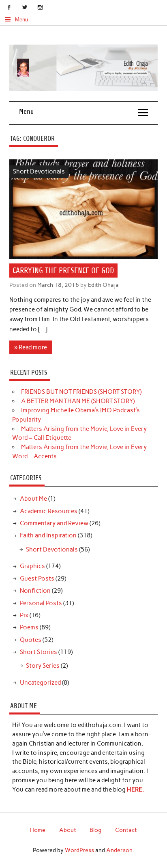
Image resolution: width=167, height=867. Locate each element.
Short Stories (38, 652)
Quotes (30, 639)
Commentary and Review (54, 523)
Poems (29, 627)
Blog (95, 830)
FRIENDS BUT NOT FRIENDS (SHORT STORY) (81, 391)
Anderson (119, 850)
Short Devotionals (39, 171)
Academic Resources (48, 511)
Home (37, 830)
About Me (33, 498)
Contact (126, 830)
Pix (24, 615)
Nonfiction (35, 590)
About (67, 830)
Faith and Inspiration (48, 535)
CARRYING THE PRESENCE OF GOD (63, 270)
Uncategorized (40, 682)
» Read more (30, 347)
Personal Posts (41, 603)
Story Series (43, 665)
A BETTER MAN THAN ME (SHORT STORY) (78, 401)
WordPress (79, 850)
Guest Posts (37, 578)
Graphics (32, 566)
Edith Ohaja (103, 284)
